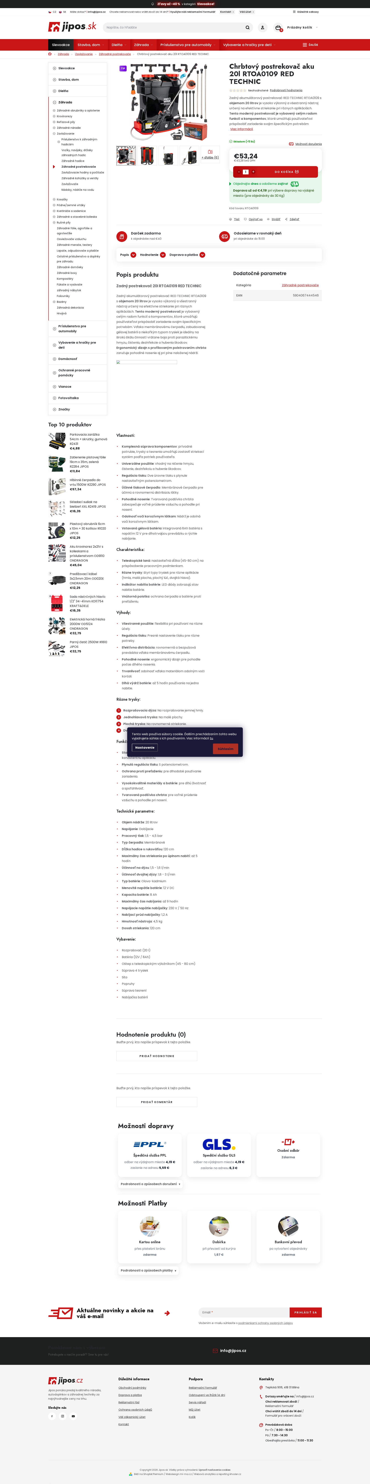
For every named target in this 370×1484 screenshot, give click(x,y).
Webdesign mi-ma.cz (179, 1474)
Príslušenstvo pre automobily (72, 328)
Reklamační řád (129, 1402)
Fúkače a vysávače (69, 284)
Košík (192, 1417)
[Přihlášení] (262, 27)
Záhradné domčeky (70, 267)
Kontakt (225, 12)
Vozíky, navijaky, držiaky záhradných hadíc (77, 152)
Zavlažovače (69, 184)
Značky (64, 409)
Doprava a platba (184, 255)
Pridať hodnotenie (157, 1056)
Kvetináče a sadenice (71, 211)
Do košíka (284, 172)
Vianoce (64, 386)
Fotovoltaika (68, 398)
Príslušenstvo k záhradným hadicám (79, 141)
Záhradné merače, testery (74, 245)
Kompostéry (65, 279)
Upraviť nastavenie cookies (214, 1469)
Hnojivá (61, 313)
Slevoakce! (205, 4)
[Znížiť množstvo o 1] (239, 172)
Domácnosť (67, 359)
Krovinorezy (64, 116)
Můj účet (194, 1410)
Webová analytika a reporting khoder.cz (217, 1474)
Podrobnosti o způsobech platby (147, 1270)
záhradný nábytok (69, 290)
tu (211, 738)
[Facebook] (52, 1416)
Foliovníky (63, 296)
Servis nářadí (197, 1402)
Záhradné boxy (67, 273)
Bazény (61, 302)
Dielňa (63, 91)
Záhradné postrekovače (78, 167)
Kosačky (62, 199)
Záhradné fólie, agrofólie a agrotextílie (74, 230)
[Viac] (310, 45)
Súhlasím (225, 749)
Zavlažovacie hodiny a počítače (82, 172)
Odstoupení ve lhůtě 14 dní (207, 1395)
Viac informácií (241, 129)
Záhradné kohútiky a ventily (79, 178)
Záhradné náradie (69, 128)
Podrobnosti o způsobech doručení (149, 1184)
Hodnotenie (149, 255)
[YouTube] (73, 1416)
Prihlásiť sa (305, 1312)
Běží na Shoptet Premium (148, 1474)
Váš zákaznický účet (132, 1417)
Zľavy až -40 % (168, 4)
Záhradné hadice (72, 161)
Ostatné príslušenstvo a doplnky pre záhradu (78, 258)
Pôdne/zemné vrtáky (71, 205)
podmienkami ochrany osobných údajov (265, 1323)
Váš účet (245, 12)
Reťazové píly (66, 122)
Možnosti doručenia (309, 144)
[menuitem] (61, 45)
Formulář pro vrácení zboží (283, 1416)
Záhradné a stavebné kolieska (77, 217)
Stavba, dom (68, 79)
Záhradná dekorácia (70, 308)
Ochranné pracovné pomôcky (74, 372)
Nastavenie (144, 747)
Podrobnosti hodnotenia (286, 90)
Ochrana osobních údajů (135, 1410)
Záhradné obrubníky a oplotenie (78, 110)
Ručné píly (64, 222)
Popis (124, 255)
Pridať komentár (157, 1102)
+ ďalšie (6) (210, 157)
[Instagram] (62, 1416)
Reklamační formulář (203, 1388)
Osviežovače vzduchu (71, 239)
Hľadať (247, 28)
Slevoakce (66, 68)
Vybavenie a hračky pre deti (77, 345)
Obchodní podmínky (132, 1388)
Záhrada (65, 102)
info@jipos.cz (233, 1350)
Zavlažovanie (65, 134)
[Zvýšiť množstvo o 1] (253, 172)
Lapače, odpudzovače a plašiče (78, 251)
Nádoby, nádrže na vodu (77, 190)
